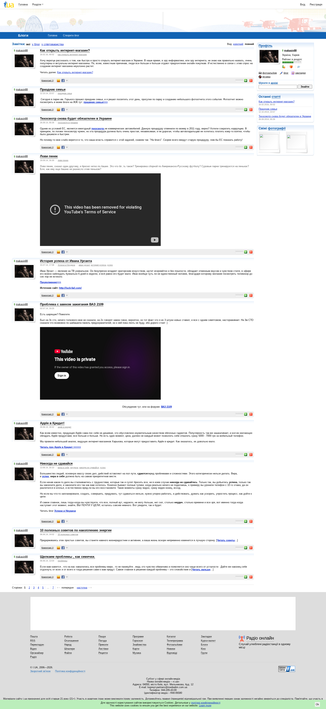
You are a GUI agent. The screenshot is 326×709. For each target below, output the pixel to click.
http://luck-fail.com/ (70, 288)
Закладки (206, 636)
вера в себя (63, 467)
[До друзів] (284, 66)
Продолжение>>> (50, 282)
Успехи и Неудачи (66, 265)
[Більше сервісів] (67, 80)
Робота (68, 636)
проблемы (62, 561)
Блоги (204, 644)
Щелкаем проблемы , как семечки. (67, 556)
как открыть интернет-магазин (72, 54)
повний (249, 44)
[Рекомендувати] (245, 80)
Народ (68, 644)
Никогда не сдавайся (56, 463)
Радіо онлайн (260, 638)
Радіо (33, 656)
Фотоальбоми (174, 644)
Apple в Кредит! (52, 423)
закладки (300, 72)
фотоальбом (269, 72)
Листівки (103, 648)
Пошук (102, 636)
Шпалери (69, 648)
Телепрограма (175, 640)
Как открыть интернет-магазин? (276, 101)
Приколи (103, 644)
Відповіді (172, 652)
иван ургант (84, 265)
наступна (82, 587)
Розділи (36, 4)
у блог (36, 44)
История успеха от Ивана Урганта (66, 261)
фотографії (277, 128)
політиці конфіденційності (205, 702)
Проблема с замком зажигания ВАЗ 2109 (71, 304)
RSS (32, 640)
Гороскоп (138, 640)
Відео (33, 648)
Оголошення (71, 640)
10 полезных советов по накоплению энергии (75, 530)
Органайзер (36, 652)
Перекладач (37, 644)
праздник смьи (65, 93)
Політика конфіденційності (70, 671)
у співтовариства (53, 44)
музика (266, 76)
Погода (102, 640)
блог (286, 72)
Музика (137, 652)
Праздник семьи (268, 109)
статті (276, 96)
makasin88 (22, 50)
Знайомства (139, 644)
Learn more (205, 705)
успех (110, 265)
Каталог (171, 636)
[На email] (58, 80)
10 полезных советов (68, 534)
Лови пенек (49, 156)
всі (28, 44)
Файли (68, 652)
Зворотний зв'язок (40, 671)
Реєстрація (316, 4)
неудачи (74, 467)
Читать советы (226, 540)
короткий (238, 44)
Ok (317, 704)
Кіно (203, 648)
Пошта (34, 636)
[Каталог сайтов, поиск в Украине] (286, 667)
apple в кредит (64, 427)
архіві (274, 82)
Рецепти (103, 652)
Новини (171, 648)
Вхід (302, 4)
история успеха (98, 265)
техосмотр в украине (68, 122)
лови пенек (63, 160)
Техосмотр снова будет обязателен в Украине (285, 116)
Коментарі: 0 (47, 80)
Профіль (265, 46)
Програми (138, 636)
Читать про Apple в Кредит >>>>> (60, 447)
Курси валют (208, 640)
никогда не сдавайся (89, 467)
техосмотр (98, 128)
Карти (136, 648)
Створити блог (71, 35)
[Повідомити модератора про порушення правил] (251, 80)
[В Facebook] (63, 80)
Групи (204, 652)
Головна (23, 4)
